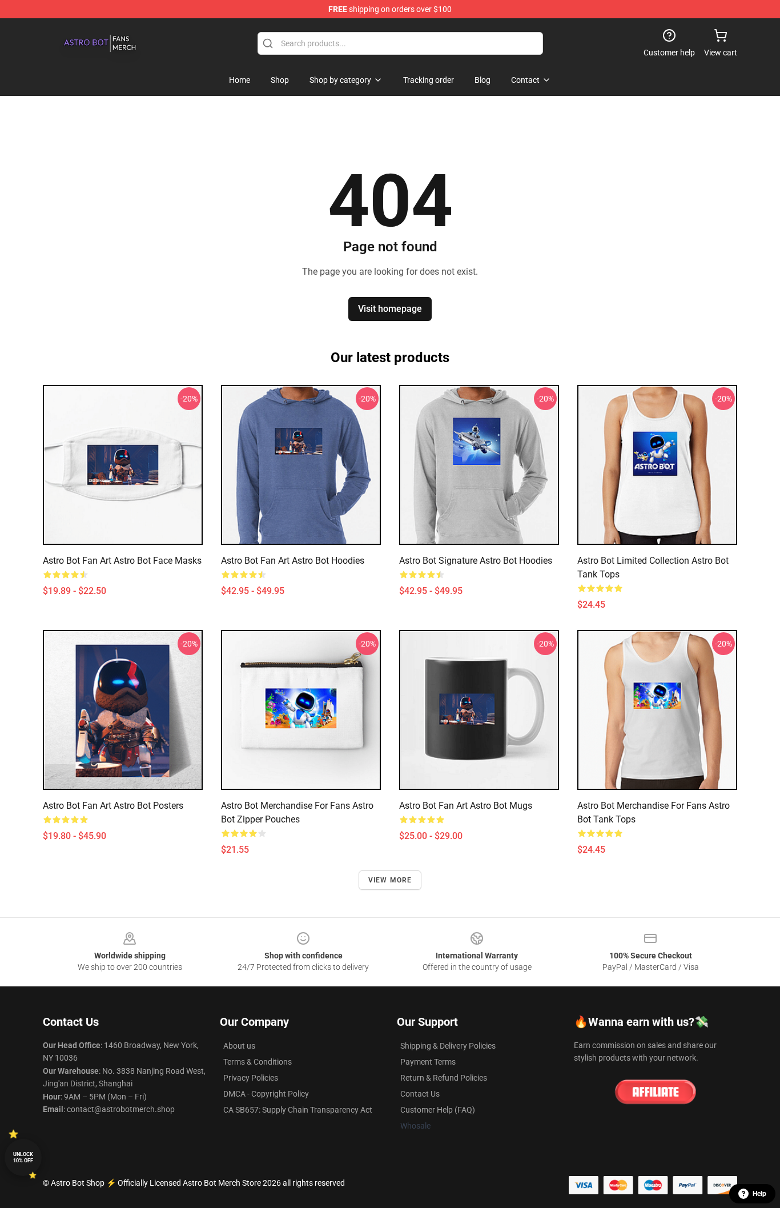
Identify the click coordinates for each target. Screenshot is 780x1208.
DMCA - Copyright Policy (266, 1093)
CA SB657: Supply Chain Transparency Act (297, 1109)
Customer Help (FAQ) (437, 1109)
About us (239, 1045)
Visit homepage (390, 308)
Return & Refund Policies (443, 1077)
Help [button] (759, 1194)
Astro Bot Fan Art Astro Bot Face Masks (122, 560)
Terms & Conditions (257, 1061)
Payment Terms (428, 1061)
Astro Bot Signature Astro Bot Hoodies (475, 560)
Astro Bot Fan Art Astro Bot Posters (113, 805)
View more (390, 880)
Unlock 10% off (23, 1157)
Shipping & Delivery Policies (448, 1045)
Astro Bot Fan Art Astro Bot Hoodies (292, 560)
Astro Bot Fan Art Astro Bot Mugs (465, 805)
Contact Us (420, 1093)
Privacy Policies (250, 1077)
